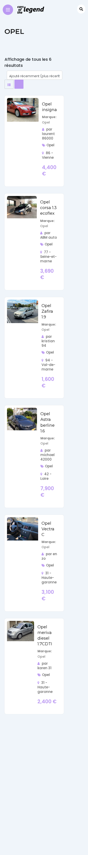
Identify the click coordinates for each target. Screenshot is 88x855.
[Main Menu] (8, 9)
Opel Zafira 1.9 (47, 311)
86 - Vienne (48, 155)
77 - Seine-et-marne (48, 256)
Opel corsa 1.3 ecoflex (48, 208)
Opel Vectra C (48, 529)
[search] (81, 9)
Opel (50, 145)
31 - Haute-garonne (49, 578)
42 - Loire (45, 476)
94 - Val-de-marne (48, 365)
